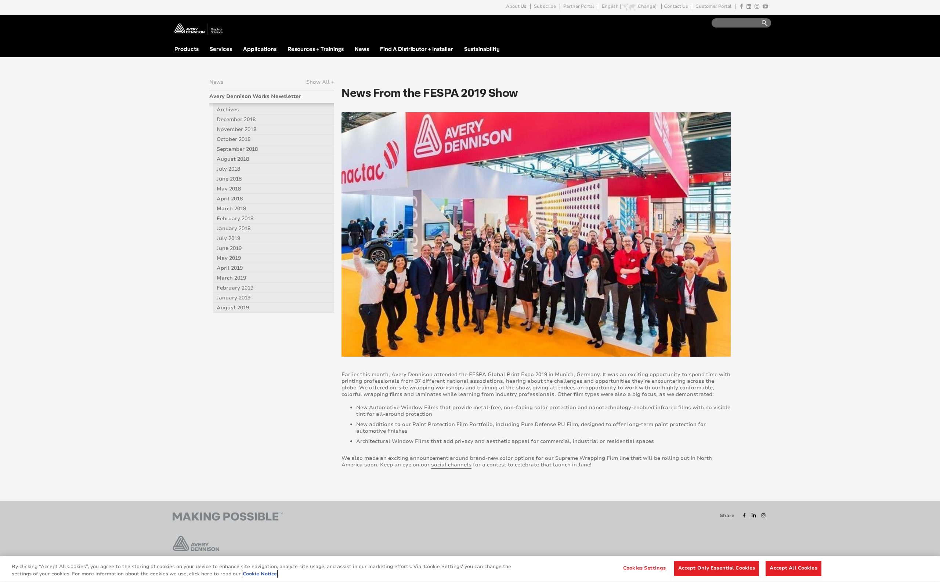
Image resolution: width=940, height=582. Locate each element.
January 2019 (233, 297)
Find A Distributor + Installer (416, 49)
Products (186, 49)
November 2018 (236, 129)
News (362, 49)
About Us (516, 6)
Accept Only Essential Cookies (716, 568)
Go (761, 23)
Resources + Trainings (316, 49)
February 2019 (235, 287)
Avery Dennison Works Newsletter (255, 96)
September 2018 (237, 149)
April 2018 (230, 198)
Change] (647, 6)
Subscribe (545, 6)
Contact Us (676, 6)
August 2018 (233, 159)
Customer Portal (713, 6)
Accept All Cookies (793, 568)
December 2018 (236, 119)
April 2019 (230, 268)
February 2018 (235, 218)
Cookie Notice (260, 574)
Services (221, 49)
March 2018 (231, 208)
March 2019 (231, 277)
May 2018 (229, 188)
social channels (451, 464)
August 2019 (233, 307)
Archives (228, 109)
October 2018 (233, 139)
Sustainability (482, 49)
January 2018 (233, 228)
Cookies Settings (644, 568)
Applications (259, 49)
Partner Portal (578, 6)
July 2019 (228, 238)
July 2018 (228, 168)
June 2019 (229, 248)
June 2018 (229, 178)
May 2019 (229, 258)
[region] (470, 569)
